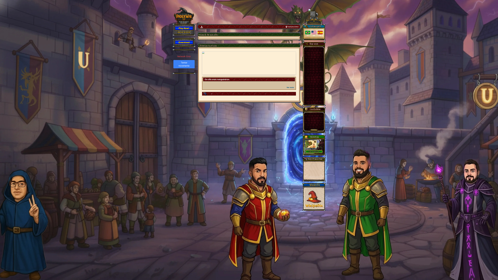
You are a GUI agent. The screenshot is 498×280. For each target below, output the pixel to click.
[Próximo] (292, 63)
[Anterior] (205, 63)
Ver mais (290, 87)
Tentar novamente (184, 64)
